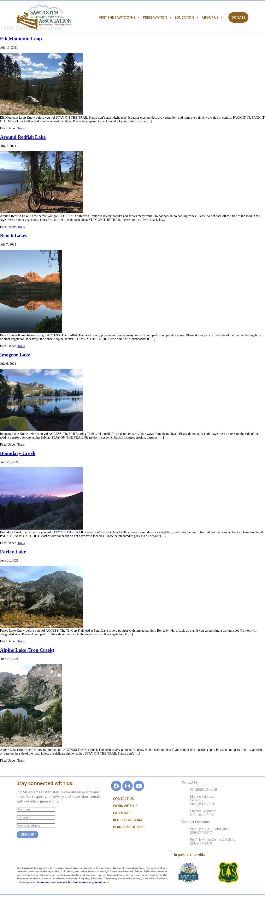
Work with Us (125, 805)
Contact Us (123, 798)
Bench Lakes (13, 235)
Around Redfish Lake (23, 137)
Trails (21, 128)
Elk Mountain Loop (21, 38)
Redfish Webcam (127, 820)
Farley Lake (13, 551)
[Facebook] (116, 786)
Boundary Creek (17, 453)
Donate (238, 17)
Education (184, 17)
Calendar (122, 813)
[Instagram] (127, 786)
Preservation (155, 17)
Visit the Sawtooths (117, 17)
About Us (210, 17)
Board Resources (129, 827)
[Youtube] (139, 786)
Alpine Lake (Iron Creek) (27, 650)
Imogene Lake (15, 354)
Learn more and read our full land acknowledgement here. (73, 882)
